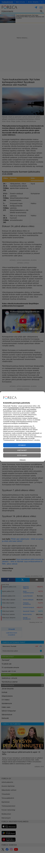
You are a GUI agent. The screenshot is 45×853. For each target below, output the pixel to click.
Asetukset (22, 450)
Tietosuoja (23, 460)
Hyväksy (22, 445)
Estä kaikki (22, 455)
